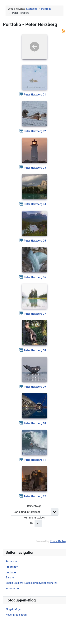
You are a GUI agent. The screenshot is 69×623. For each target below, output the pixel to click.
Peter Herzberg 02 (35, 131)
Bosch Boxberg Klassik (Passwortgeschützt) (32, 582)
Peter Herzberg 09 (35, 386)
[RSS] (63, 30)
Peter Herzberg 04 (35, 204)
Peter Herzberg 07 (35, 313)
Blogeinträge (13, 609)
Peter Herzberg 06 (35, 277)
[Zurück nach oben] (63, 616)
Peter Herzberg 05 (35, 240)
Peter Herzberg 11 (35, 459)
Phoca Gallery (58, 541)
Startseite (11, 561)
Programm (12, 566)
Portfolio (11, 572)
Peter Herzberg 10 (35, 423)
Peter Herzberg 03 (35, 167)
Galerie (10, 577)
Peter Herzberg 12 (35, 496)
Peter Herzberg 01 (35, 94)
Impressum (12, 588)
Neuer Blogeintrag (16, 614)
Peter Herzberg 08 (35, 350)
